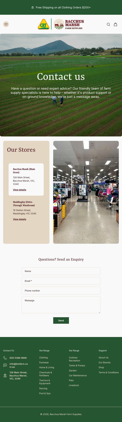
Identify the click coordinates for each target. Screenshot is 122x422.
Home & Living (46, 367)
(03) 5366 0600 (18, 357)
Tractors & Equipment (44, 382)
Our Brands (104, 362)
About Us (103, 357)
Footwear (44, 362)
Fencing (43, 388)
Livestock (74, 385)
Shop (101, 367)
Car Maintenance (78, 375)
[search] (108, 24)
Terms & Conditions (109, 372)
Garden (73, 370)
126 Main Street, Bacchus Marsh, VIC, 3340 (18, 375)
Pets (71, 380)
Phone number (32, 290)
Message (29, 300)
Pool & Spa (45, 393)
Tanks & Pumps (77, 365)
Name (28, 271)
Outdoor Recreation (74, 359)
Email (28, 281)
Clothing (43, 357)
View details (19, 189)
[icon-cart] (115, 24)
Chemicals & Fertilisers (45, 374)
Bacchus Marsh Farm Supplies (65, 414)
